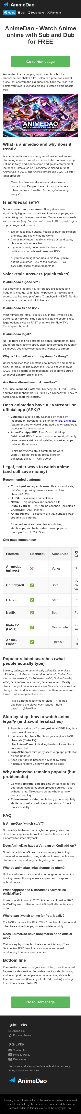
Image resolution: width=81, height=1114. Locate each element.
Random (55, 12)
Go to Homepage (40, 62)
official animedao (65, 420)
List (23, 12)
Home (11, 12)
